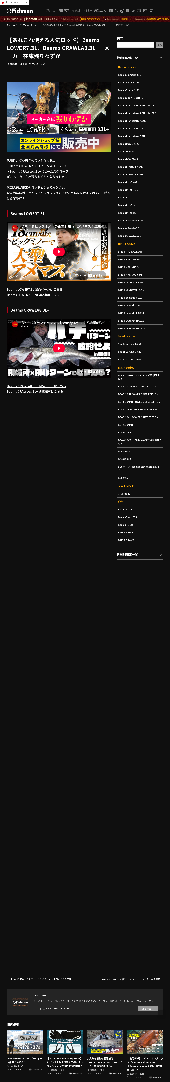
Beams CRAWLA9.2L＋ (130, 235)
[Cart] (151, 11)
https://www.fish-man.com (53, 1008)
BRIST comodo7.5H (129, 305)
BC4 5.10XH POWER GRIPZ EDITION (138, 417)
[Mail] (145, 10)
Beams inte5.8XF (127, 182)
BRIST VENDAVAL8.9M (130, 282)
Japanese (11, 2)
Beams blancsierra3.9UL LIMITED (137, 105)
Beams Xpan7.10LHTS (130, 97)
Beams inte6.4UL (128, 189)
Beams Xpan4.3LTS (129, 90)
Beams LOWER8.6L (128, 159)
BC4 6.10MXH (125, 424)
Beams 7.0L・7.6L (128, 517)
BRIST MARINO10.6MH (131, 274)
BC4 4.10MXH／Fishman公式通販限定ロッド (139, 377)
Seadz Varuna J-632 (129, 351)
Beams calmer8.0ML (129, 74)
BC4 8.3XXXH (125, 459)
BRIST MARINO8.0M (129, 259)
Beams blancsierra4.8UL (132, 120)
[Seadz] (100, 10)
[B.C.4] (81, 10)
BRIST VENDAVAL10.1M (131, 290)
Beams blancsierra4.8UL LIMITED (137, 113)
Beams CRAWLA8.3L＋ (130, 228)
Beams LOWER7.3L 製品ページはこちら (34, 289)
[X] (116, 10)
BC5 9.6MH (124, 477)
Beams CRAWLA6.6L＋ (130, 220)
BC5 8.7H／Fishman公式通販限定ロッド (139, 468)
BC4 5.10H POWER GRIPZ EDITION (137, 409)
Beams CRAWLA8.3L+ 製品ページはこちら (36, 386)
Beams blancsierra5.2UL (132, 136)
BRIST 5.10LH (126, 532)
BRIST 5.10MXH (127, 540)
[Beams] (51, 10)
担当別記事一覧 (127, 554)
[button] (161, 1013)
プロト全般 (124, 493)
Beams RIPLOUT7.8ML (130, 166)
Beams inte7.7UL (128, 197)
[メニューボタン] (158, 10)
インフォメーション (37, 63)
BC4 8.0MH (124, 451)
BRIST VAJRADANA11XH (132, 328)
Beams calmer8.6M (129, 82)
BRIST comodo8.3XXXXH (132, 313)
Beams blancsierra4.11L (132, 128)
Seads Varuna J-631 (129, 344)
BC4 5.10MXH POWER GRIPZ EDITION (139, 401)
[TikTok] (133, 11)
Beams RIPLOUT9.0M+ (130, 174)
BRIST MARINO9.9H (129, 267)
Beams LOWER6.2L (128, 143)
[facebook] (127, 10)
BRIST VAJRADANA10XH (132, 320)
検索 (120, 38)
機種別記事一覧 (127, 58)
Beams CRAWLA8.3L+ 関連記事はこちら (35, 391)
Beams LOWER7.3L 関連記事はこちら (33, 295)
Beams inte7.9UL (128, 205)
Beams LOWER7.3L (128, 151)
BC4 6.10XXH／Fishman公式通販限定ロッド (140, 441)
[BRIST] (63, 10)
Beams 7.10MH (126, 524)
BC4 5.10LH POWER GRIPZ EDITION (138, 394)
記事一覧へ (148, 1008)
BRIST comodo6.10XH (130, 297)
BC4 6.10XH (124, 432)
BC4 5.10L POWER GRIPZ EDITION (137, 386)
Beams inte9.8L (127, 212)
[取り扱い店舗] (139, 10)
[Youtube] (111, 10)
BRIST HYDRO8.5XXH (130, 251)
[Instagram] (122, 11)
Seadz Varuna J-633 (129, 359)
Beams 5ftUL (125, 509)
